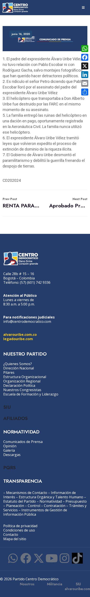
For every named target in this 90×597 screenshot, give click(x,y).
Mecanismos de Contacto (26, 492)
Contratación (54, 505)
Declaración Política (19, 385)
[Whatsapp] (12, 558)
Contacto (10, 534)
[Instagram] (64, 558)
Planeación (15, 505)
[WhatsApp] (84, 48)
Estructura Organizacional (24, 376)
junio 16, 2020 (21, 34)
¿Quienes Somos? (17, 363)
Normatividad (51, 501)
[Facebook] (25, 558)
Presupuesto (76, 501)
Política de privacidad (20, 525)
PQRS (9, 467)
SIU (6, 406)
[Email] (84, 83)
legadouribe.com (18, 338)
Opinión (9, 446)
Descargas (12, 454)
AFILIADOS (15, 418)
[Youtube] (51, 558)
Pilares (8, 372)
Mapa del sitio (14, 538)
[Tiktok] (77, 558)
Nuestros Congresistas (22, 389)
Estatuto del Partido (19, 501)
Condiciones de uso (19, 530)
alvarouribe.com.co (20, 334)
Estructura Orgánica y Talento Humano (51, 497)
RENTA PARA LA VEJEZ (22, 203)
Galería (9, 450)
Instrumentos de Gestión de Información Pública (35, 512)
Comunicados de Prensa (23, 441)
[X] (84, 66)
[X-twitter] (38, 558)
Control (34, 505)
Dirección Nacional (18, 368)
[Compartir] (84, 92)
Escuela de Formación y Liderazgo (30, 394)
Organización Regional (21, 381)
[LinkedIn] (84, 74)
